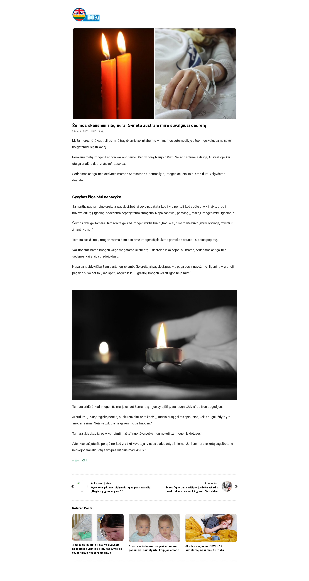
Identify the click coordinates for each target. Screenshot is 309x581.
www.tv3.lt (79, 460)
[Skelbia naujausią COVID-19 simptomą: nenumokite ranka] (211, 528)
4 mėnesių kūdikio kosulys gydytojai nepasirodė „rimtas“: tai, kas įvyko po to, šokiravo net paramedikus (97, 548)
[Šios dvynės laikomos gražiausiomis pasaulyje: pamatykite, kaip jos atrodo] (154, 528)
